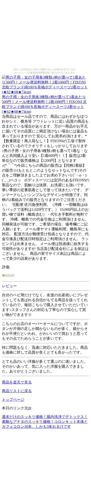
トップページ (13, 399)
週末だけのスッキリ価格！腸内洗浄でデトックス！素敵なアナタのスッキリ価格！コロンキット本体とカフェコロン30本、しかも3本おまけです (45, 421)
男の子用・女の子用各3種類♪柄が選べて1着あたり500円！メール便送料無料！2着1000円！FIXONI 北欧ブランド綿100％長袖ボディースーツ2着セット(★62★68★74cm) (44, 104)
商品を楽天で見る (17, 382)
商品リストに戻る (17, 391)
